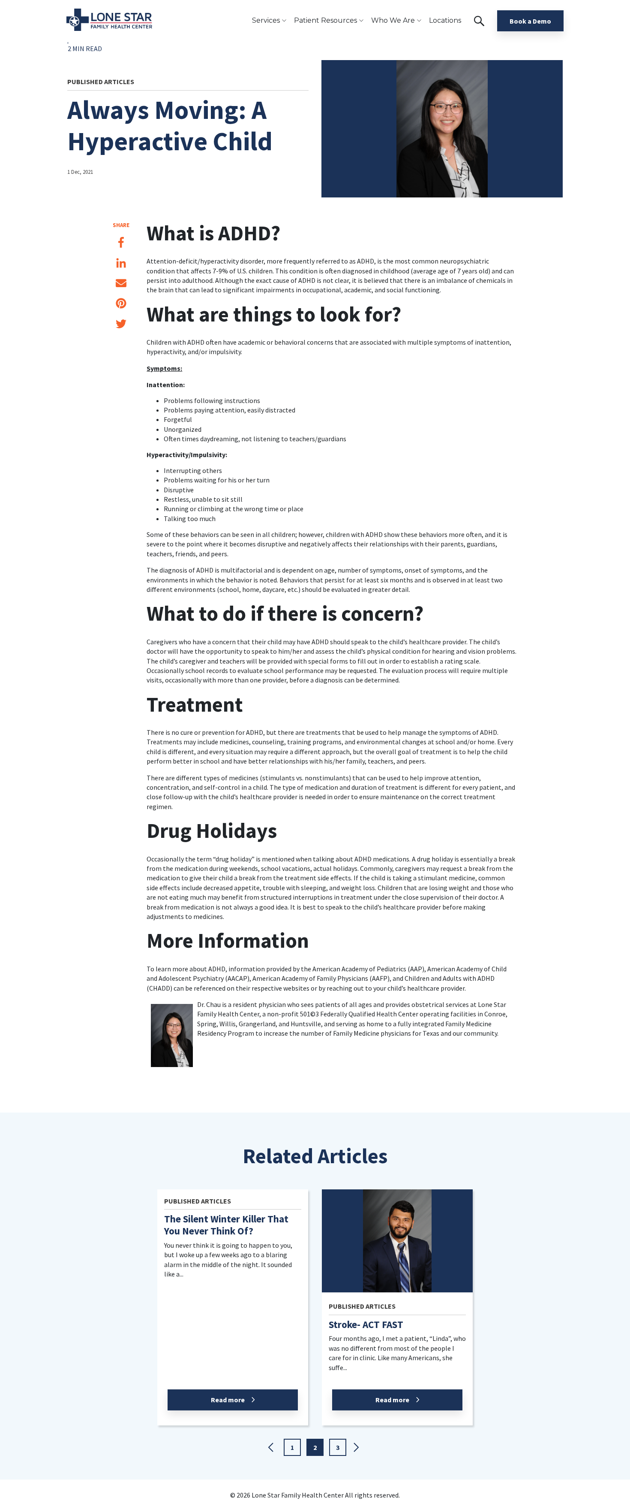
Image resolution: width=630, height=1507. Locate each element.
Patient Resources (325, 20)
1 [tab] (292, 1447)
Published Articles (100, 81)
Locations (445, 20)
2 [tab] (315, 1447)
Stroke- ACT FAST (366, 1324)
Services (266, 20)
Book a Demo (530, 21)
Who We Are (393, 20)
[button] (272, 1448)
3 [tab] (337, 1447)
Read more (228, 1399)
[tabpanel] (232, 1312)
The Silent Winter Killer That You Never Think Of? (226, 1225)
